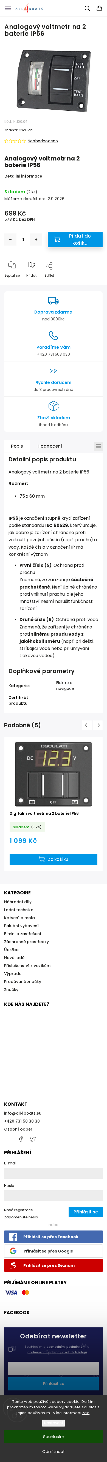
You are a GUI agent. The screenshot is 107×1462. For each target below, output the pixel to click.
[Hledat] (87, 8)
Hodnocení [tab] (50, 446)
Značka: (18, 130)
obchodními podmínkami (66, 1346)
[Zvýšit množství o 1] (36, 239)
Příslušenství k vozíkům (27, 965)
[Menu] (7, 8)
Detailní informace (23, 176)
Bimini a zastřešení (22, 933)
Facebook (20, 1139)
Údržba (11, 949)
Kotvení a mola (19, 918)
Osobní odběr (18, 1129)
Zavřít (93, 284)
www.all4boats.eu (33, 1139)
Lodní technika (18, 910)
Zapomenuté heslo (21, 1217)
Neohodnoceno (43, 141)
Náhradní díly (18, 902)
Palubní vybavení (21, 926)
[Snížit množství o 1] (10, 239)
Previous (88, 725)
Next (99, 725)
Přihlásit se (53, 1383)
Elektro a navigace (65, 685)
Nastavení (53, 1423)
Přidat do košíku (80, 239)
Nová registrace (18, 1210)
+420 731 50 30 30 (22, 1121)
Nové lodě (14, 957)
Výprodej (13, 973)
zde (86, 1412)
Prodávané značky (22, 981)
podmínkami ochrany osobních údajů (57, 1352)
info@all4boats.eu (22, 1113)
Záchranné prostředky (26, 941)
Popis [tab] (17, 446)
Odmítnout (53, 1451)
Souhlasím (53, 1436)
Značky (11, 989)
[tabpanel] (53, 804)
